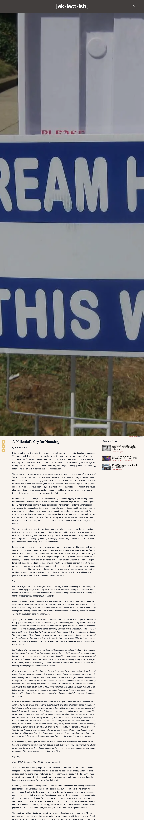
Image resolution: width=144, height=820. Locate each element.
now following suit (87, 459)
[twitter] (3, 450)
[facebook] (3, 442)
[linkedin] (3, 446)
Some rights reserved (133, 436)
